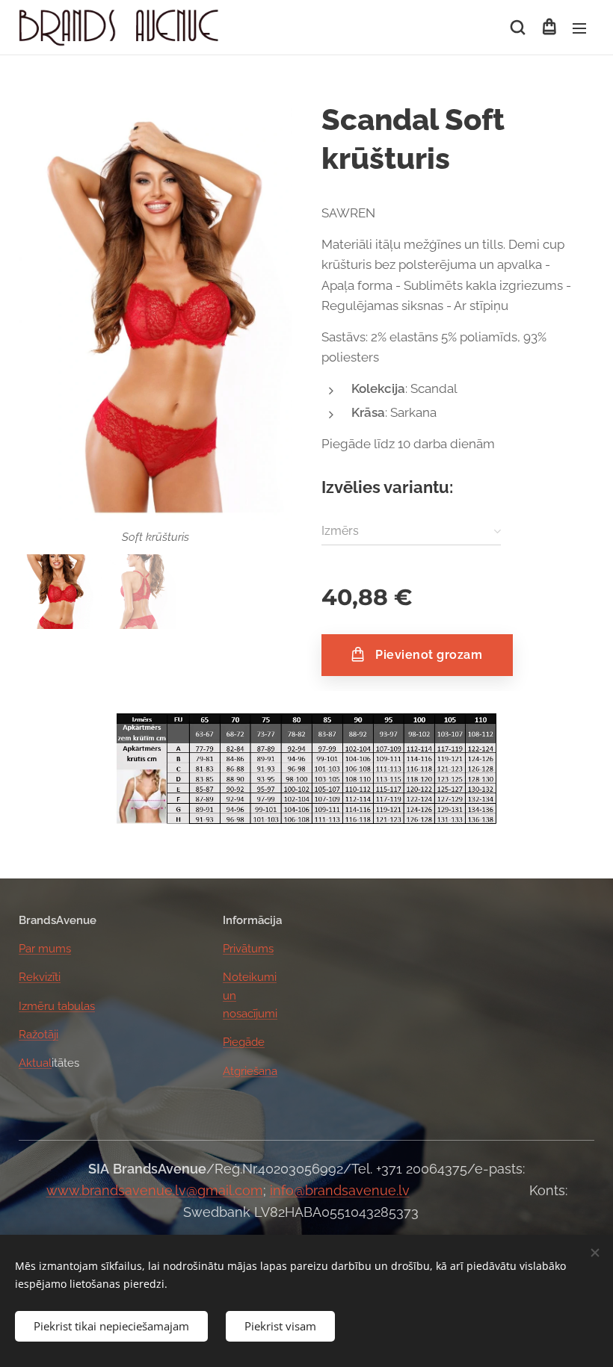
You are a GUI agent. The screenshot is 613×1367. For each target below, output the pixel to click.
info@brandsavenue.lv (340, 1190)
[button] (518, 27)
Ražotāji (38, 1034)
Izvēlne (579, 28)
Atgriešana (250, 1071)
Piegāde (244, 1042)
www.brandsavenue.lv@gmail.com (154, 1190)
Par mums (45, 948)
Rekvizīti (40, 977)
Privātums (248, 948)
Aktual (35, 1063)
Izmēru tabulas (57, 1006)
